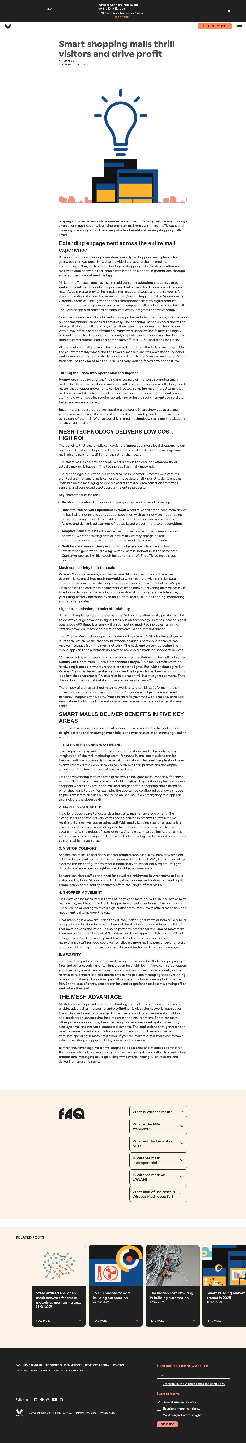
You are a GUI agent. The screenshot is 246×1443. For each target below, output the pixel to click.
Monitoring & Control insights (182, 1415)
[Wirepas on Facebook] (42, 1400)
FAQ (18, 1365)
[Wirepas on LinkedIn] (35, 1400)
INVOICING (22, 1370)
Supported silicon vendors (63, 1365)
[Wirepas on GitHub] (61, 1400)
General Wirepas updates (179, 1402)
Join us (58, 1370)
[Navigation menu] (239, 26)
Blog (34, 1370)
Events (46, 1370)
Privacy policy (107, 1413)
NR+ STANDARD (32, 1365)
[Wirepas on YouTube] (54, 1400)
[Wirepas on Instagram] (47, 1400)
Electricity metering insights (181, 1408)
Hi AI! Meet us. (75, 1370)
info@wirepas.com (86, 1413)
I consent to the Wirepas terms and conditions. (194, 1383)
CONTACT (118, 1365)
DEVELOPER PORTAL (97, 1365)
